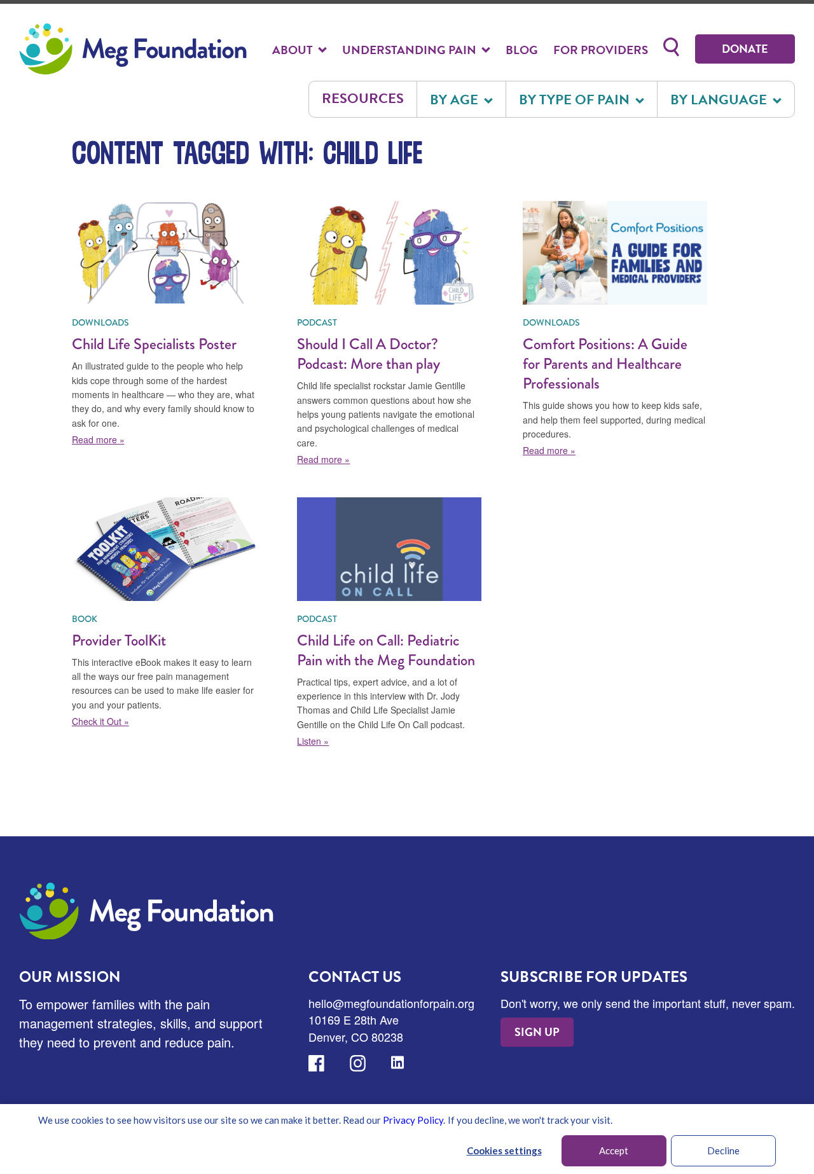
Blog (522, 50)
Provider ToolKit (119, 640)
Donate (745, 48)
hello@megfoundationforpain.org (391, 1003)
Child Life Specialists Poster (154, 344)
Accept (613, 1150)
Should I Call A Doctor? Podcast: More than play (368, 354)
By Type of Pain (576, 99)
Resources (363, 98)
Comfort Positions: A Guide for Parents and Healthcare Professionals (605, 363)
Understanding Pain (410, 50)
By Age (455, 99)
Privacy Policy (413, 1120)
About (293, 50)
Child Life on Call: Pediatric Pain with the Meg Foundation (386, 650)
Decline (723, 1150)
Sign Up (537, 1031)
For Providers (600, 50)
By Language (720, 99)
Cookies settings (504, 1150)
